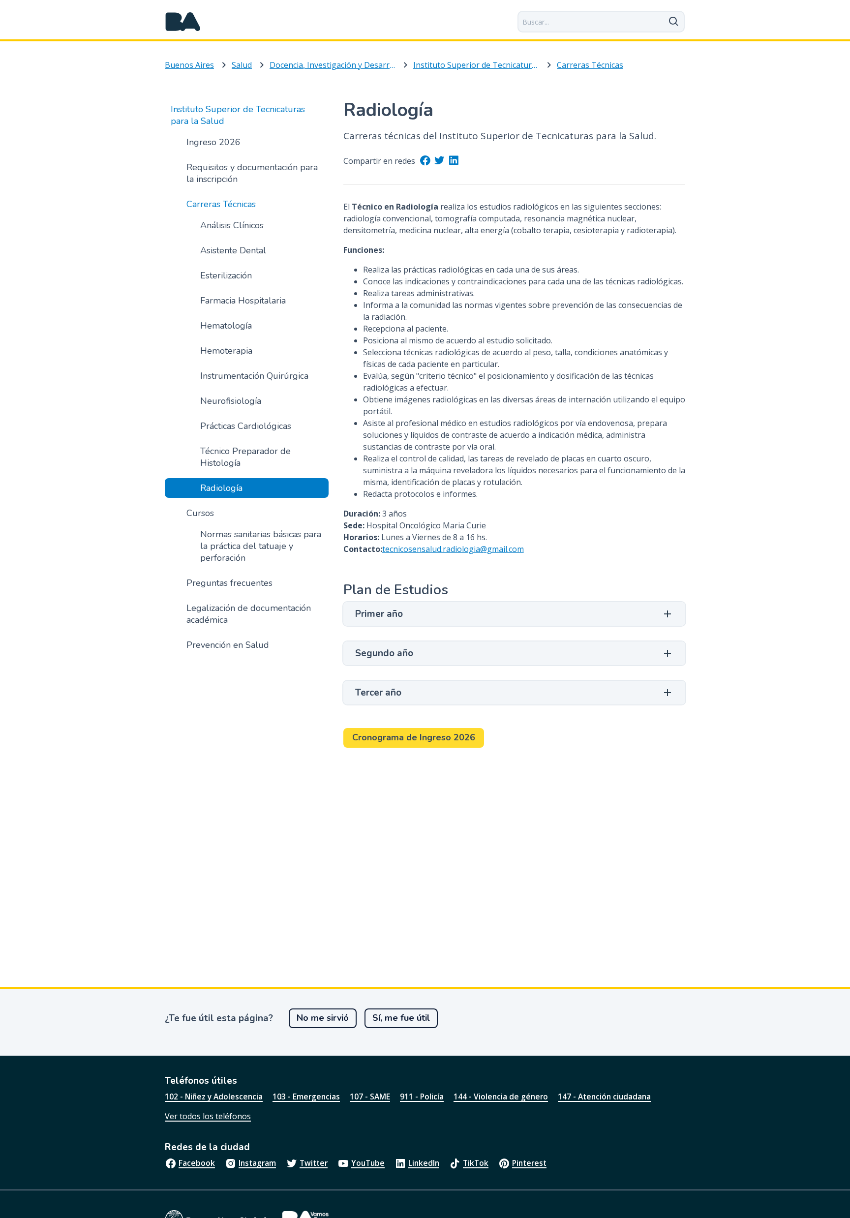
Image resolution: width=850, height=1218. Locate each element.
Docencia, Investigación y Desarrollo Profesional (332, 65)
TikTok (475, 1162)
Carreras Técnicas (590, 65)
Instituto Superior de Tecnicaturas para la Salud (476, 65)
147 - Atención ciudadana (604, 1096)
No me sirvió (323, 1018)
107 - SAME (370, 1096)
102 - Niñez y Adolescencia (214, 1096)
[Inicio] (183, 21)
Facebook (197, 1162)
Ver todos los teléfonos (208, 1116)
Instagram (257, 1162)
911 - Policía (422, 1096)
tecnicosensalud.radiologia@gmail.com (453, 549)
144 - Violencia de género (501, 1096)
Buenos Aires (189, 65)
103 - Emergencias (306, 1096)
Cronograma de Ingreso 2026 (413, 737)
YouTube (368, 1162)
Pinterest (529, 1162)
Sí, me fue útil (401, 1018)
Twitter (314, 1162)
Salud (242, 65)
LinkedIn (423, 1162)
